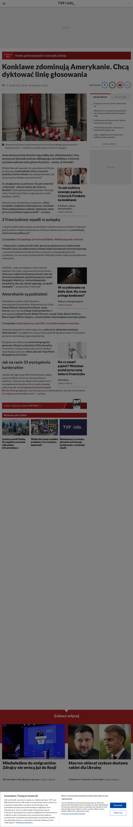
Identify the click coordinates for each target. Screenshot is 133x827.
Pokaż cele (118, 813)
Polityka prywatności (24, 823)
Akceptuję (118, 805)
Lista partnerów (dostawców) (73, 814)
